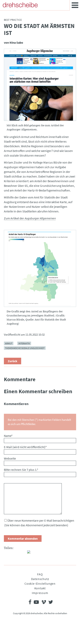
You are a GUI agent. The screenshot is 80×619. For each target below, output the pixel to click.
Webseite (10, 458)
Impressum (40, 593)
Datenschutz (40, 579)
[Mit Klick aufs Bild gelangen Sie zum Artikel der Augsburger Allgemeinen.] (40, 85)
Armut (8, 343)
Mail (22, 553)
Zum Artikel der (30, 218)
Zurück (12, 361)
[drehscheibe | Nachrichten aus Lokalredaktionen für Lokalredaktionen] (20, 4)
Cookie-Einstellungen (40, 583)
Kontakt (40, 588)
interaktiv (24, 343)
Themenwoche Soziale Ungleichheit (24, 347)
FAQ (40, 574)
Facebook (7, 553)
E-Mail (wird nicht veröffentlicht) (25, 447)
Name (8, 436)
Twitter (15, 553)
